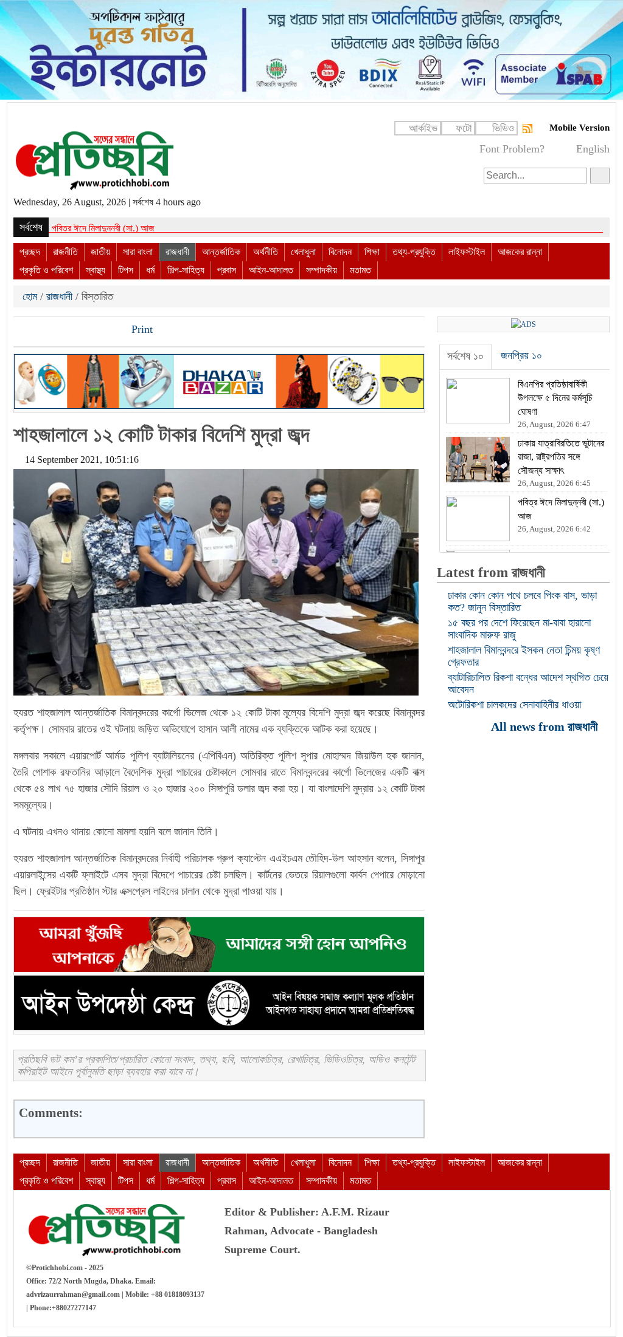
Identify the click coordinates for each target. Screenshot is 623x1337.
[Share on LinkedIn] (85, 330)
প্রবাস (226, 270)
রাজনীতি (65, 252)
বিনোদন (340, 252)
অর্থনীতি (265, 252)
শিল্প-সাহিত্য (185, 270)
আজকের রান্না (520, 252)
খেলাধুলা (303, 252)
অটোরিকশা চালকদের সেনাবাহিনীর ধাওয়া (514, 705)
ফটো (464, 128)
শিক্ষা (372, 252)
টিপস (125, 270)
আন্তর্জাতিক (221, 252)
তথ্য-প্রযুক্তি (414, 252)
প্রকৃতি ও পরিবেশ (46, 270)
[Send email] (106, 330)
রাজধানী (177, 252)
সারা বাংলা (138, 252)
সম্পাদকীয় (321, 270)
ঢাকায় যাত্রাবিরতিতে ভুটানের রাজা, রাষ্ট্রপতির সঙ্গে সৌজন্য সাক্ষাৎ (152, 228)
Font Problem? (512, 149)
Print (140, 329)
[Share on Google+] (65, 330)
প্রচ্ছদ (29, 252)
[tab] (465, 356)
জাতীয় (100, 252)
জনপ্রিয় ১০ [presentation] (521, 355)
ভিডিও (503, 128)
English (593, 149)
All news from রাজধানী (546, 726)
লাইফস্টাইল (466, 252)
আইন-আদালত (271, 270)
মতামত (360, 270)
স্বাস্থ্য (95, 270)
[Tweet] (44, 330)
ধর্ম (150, 270)
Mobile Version (579, 127)
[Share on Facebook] (23, 330)
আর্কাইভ (423, 128)
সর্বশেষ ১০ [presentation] (465, 356)
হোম (31, 296)
